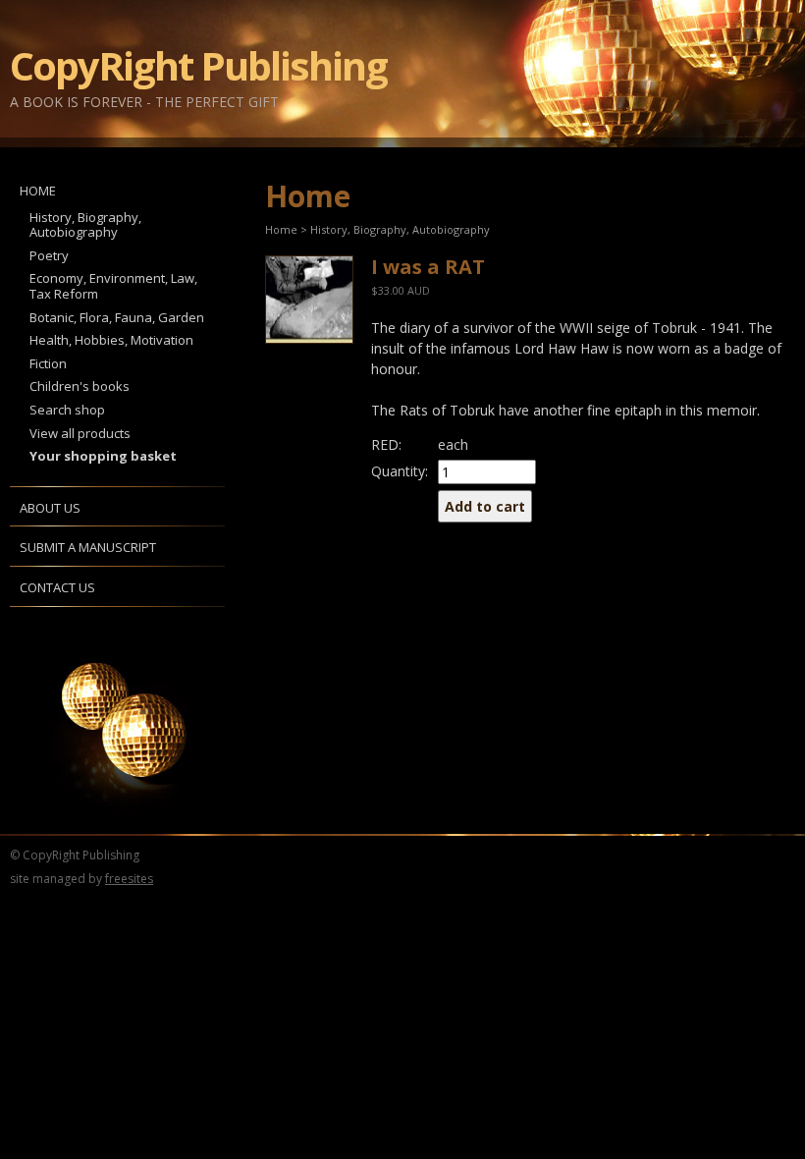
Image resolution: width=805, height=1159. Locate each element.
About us (50, 508)
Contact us (57, 587)
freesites (129, 878)
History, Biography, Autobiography (85, 225)
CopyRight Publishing (198, 65)
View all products (80, 433)
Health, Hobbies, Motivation (111, 340)
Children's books (79, 386)
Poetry (49, 255)
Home (38, 190)
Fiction (48, 363)
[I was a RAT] (308, 299)
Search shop (67, 409)
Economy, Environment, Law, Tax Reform (113, 286)
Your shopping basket (103, 456)
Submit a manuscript (88, 547)
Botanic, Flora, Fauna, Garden (116, 317)
